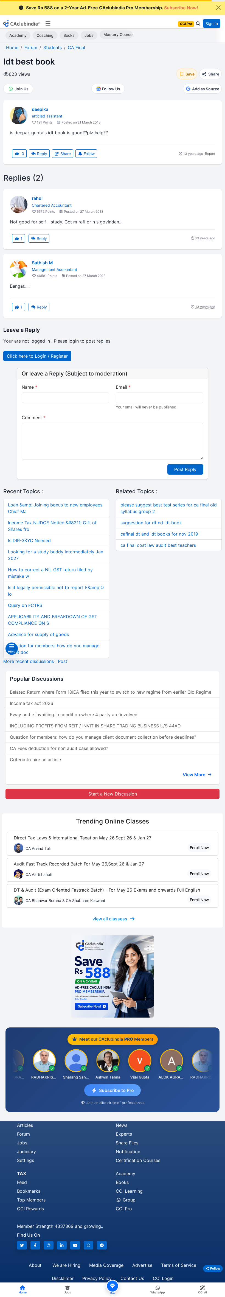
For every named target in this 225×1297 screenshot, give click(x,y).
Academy (18, 35)
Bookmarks (28, 1191)
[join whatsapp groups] (89, 1245)
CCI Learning (129, 1191)
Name (29, 387)
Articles (25, 1125)
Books (69, 35)
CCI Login (163, 1278)
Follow (89, 153)
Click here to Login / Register (37, 356)
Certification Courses (138, 1160)
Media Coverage (106, 1265)
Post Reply (185, 469)
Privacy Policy (97, 1278)
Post (62, 661)
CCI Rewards (30, 1208)
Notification (128, 1151)
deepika (40, 109)
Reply (41, 153)
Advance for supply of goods (38, 634)
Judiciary (26, 1151)
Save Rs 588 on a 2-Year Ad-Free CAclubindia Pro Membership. (112, 7)
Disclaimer (63, 1278)
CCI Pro (124, 1208)
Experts (124, 1134)
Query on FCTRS (25, 605)
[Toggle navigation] (48, 24)
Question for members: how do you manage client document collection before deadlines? (103, 737)
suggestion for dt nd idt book (151, 522)
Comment (34, 417)
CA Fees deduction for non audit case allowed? (59, 748)
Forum (23, 1134)
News (121, 1125)
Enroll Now (199, 847)
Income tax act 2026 (31, 703)
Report (210, 154)
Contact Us (132, 1278)
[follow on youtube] (75, 1245)
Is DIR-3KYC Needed (29, 540)
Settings (25, 1160)
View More (194, 774)
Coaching (45, 35)
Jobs (89, 35)
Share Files (127, 1142)
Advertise (142, 1265)
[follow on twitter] (22, 1245)
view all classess (109, 918)
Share (65, 153)
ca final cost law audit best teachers (158, 545)
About (35, 1265)
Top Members (31, 1200)
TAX (21, 1173)
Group (128, 1200)
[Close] (218, 7)
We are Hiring (66, 1265)
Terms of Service (178, 1265)
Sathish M (42, 262)
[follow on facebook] (35, 1245)
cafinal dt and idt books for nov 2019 (159, 534)
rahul (37, 198)
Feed (22, 1182)
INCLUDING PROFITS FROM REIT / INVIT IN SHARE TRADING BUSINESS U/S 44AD (95, 726)
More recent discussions (28, 661)
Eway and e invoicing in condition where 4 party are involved (73, 714)
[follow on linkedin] (62, 1245)
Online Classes (112, 821)
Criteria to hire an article (35, 759)
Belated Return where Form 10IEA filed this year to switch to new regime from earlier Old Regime (110, 692)
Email (123, 387)
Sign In (212, 23)
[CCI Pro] (112, 976)
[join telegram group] (102, 1245)
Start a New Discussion (112, 794)
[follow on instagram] (49, 1245)
